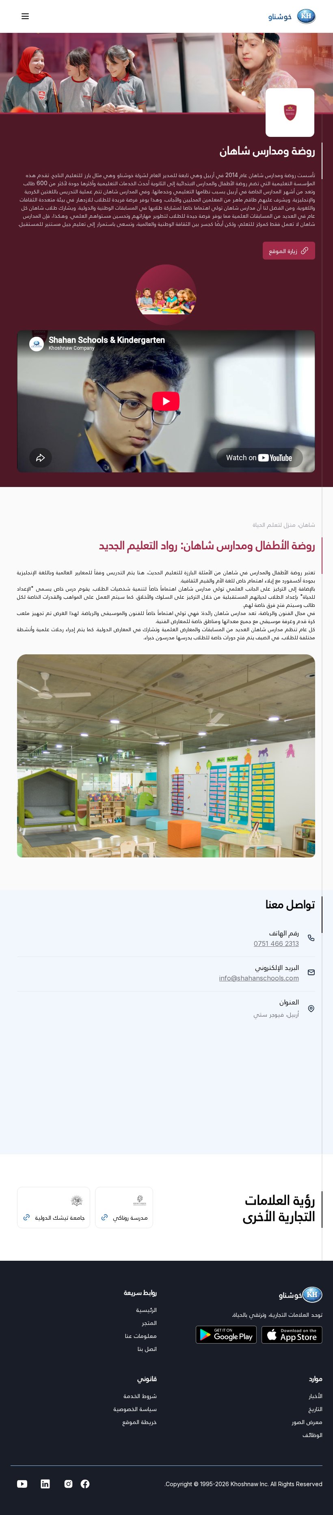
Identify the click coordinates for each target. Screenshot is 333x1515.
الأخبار (315, 1396)
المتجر (149, 1322)
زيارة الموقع (283, 251)
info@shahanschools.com (259, 978)
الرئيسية (146, 1309)
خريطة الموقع (140, 1422)
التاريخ (315, 1409)
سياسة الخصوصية (135, 1409)
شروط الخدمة (140, 1396)
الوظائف (312, 1435)
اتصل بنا (147, 1348)
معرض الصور (307, 1422)
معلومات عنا (141, 1335)
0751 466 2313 (276, 943)
